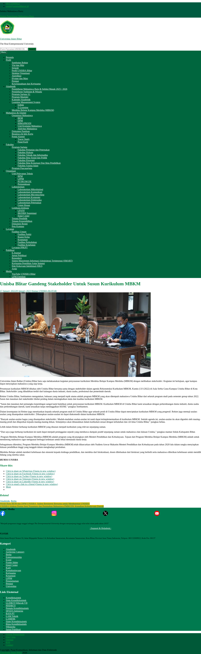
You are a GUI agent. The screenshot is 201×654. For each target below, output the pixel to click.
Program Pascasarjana (22, 168)
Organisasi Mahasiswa (22, 115)
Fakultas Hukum (25, 152)
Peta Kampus (18, 226)
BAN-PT (10, 613)
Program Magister (20, 97)
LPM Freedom (18, 276)
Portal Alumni (18, 136)
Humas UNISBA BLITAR (44, 291)
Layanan (10, 229)
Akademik (11, 86)
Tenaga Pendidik (19, 218)
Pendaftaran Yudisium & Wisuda (27, 91)
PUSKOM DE (24, 181)
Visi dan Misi (18, 65)
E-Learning (23, 107)
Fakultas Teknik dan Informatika (33, 155)
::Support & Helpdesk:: (100, 528)
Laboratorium (18, 187)
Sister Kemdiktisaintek (16, 621)
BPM (20, 176)
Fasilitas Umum (19, 231)
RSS (8, 642)
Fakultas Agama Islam (28, 165)
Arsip (14, 268)
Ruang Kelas (24, 237)
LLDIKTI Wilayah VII (16, 603)
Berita (13, 501)
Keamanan (23, 239)
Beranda (10, 57)
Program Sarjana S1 (21, 94)
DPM (20, 120)
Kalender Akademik (21, 99)
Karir (8, 568)
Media (9, 271)
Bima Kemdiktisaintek (16, 624)
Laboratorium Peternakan (29, 202)
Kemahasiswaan (13, 570)
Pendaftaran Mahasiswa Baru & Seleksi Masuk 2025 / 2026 (39, 89)
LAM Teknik (12, 616)
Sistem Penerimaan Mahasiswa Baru (17, 16)
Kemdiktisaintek (13, 597)
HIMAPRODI (24, 123)
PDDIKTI (10, 605)
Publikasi (10, 250)
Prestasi (15, 81)
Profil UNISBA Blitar (22, 70)
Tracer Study (24, 139)
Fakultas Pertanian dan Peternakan (34, 150)
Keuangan (10, 575)
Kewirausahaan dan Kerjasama (26, 83)
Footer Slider (12, 562)
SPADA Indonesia (14, 611)
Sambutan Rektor (20, 62)
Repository (17, 258)
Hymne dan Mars (20, 78)
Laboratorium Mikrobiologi (30, 189)
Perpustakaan (24, 184)
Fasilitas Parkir (24, 234)
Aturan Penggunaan (15, 634)
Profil (8, 60)
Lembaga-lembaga (20, 208)
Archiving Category (15, 552)
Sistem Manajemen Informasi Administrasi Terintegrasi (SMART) (42, 260)
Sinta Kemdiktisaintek (16, 600)
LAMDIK (10, 619)
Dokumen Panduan (21, 131)
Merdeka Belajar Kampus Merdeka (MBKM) (33, 110)
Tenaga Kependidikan (22, 221)
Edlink (21, 105)
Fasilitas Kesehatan (26, 245)
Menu (3, 52)
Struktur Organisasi (21, 73)
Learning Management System (26, 102)
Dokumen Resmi (20, 224)
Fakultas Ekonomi (26, 160)
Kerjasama (11, 573)
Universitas (11, 586)
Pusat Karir (23, 142)
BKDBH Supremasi (27, 213)
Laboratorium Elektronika (30, 200)
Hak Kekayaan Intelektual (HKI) (27, 266)
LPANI (21, 210)
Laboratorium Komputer (29, 197)
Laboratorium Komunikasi (30, 192)
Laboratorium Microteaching (31, 194)
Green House (24, 205)
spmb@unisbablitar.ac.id (17, 6)
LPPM (21, 179)
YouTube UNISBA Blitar (23, 274)
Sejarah (15, 68)
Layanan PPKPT (20, 247)
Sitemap (9, 639)
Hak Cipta (10, 637)
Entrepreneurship (14, 557)
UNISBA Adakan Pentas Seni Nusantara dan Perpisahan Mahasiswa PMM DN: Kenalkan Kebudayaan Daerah (52, 506)
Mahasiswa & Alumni (16, 113)
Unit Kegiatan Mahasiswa (30, 126)
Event (8, 560)
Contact (9, 645)
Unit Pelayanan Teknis (22, 173)
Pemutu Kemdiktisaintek (17, 608)
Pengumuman (12, 581)
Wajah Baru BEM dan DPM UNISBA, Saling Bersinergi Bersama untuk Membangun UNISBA (45, 503)
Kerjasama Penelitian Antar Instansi (28, 263)
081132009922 (13, 3)
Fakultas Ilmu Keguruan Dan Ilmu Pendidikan (39, 163)
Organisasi (11, 171)
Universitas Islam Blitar (11, 39)
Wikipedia (10, 627)
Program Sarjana (19, 147)
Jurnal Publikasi (19, 255)
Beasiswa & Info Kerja (22, 134)
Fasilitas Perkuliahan (27, 242)
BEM (20, 118)
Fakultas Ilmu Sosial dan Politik (32, 157)
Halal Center (23, 216)
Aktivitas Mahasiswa (27, 128)
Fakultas (10, 144)
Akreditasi (16, 76)
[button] (7, 27)
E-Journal (16, 253)
